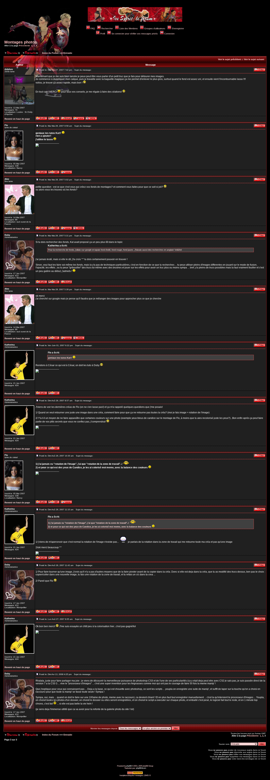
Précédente (24, 45)
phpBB (129, 766)
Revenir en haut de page (17, 119)
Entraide (67, 53)
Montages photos (20, 42)
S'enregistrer (178, 28)
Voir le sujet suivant (254, 59)
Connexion (169, 33)
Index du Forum (50, 53)
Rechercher (107, 28)
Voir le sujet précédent (229, 59)
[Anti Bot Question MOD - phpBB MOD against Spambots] (135, 773)
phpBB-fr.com (141, 768)
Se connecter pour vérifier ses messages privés (134, 33)
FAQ (93, 28)
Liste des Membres (128, 28)
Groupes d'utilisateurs (154, 28)
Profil (102, 33)
